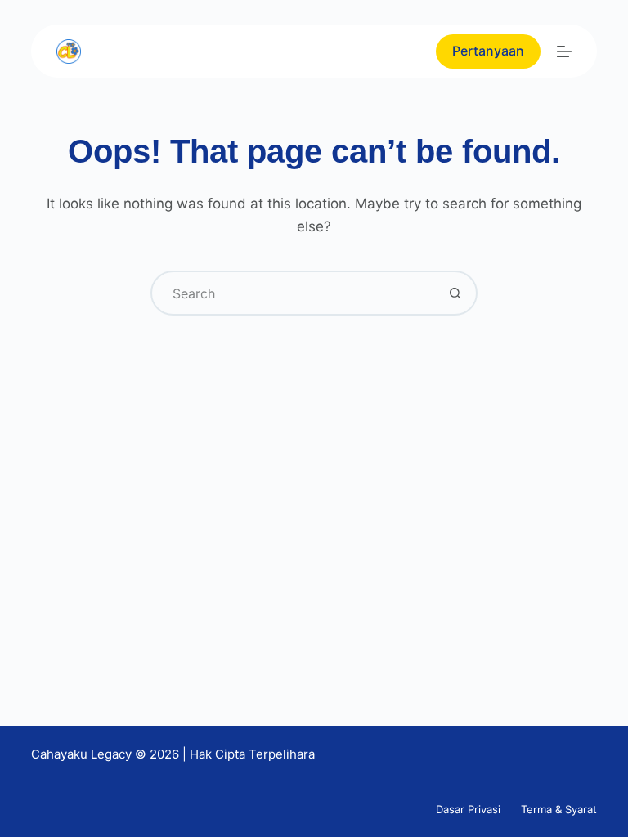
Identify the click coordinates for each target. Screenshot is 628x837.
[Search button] (455, 293)
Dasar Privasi (468, 809)
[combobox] (293, 293)
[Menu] (564, 51)
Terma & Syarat (559, 809)
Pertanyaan (488, 51)
